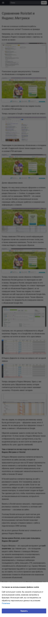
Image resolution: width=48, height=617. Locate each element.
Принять (24, 611)
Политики (6, 603)
